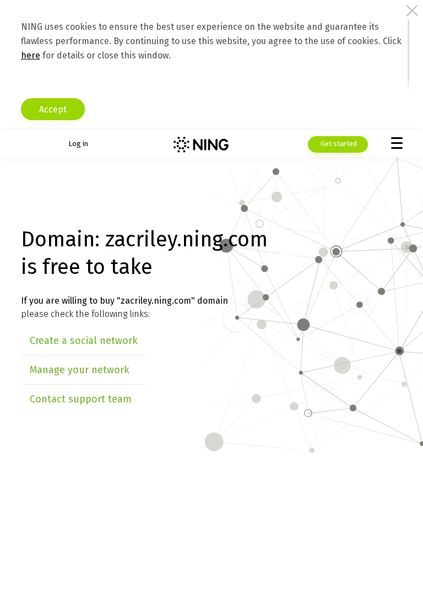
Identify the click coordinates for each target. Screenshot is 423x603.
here (30, 55)
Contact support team (81, 399)
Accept (53, 109)
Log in (78, 143)
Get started (338, 143)
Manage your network (79, 370)
